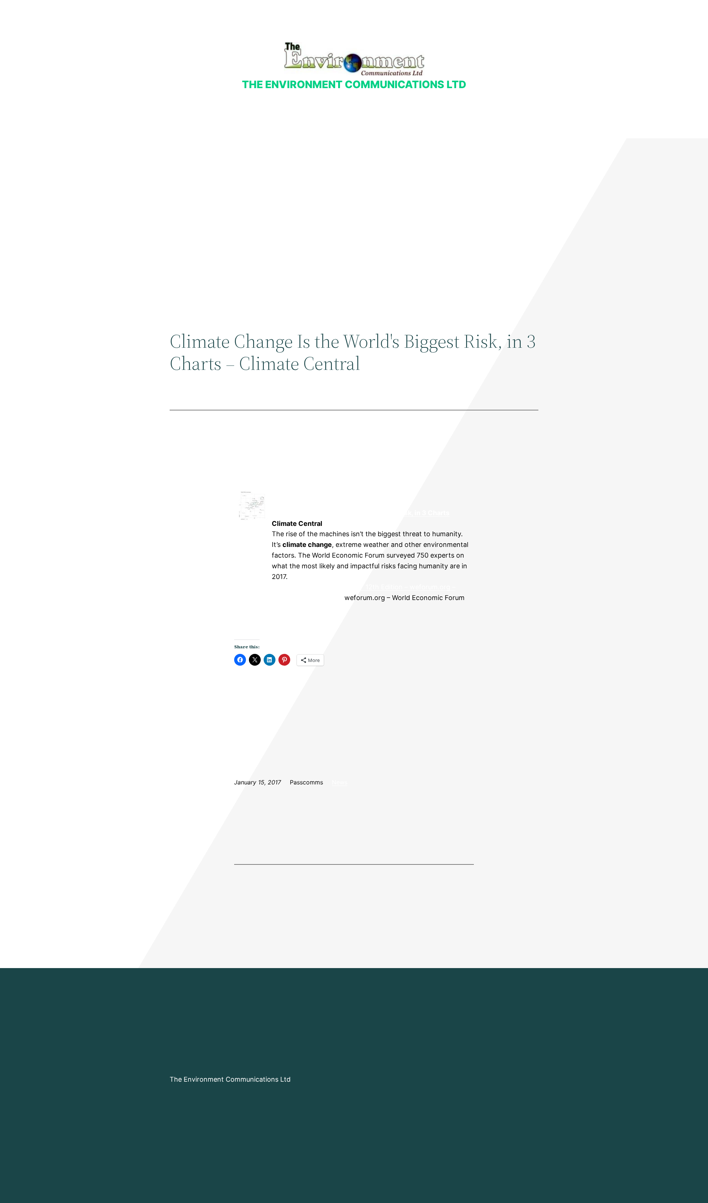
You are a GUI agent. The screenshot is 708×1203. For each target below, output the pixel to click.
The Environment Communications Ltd (354, 84)
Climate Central (252, 534)
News (339, 782)
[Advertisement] (354, 198)
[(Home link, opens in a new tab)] (354, 59)
